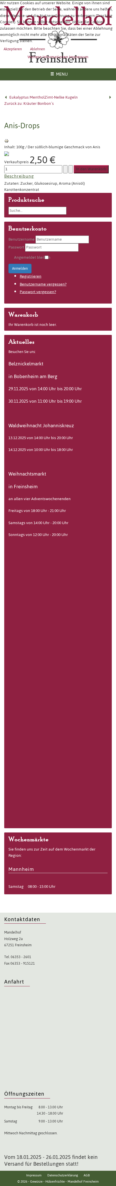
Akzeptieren (13, 49)
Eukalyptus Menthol (26, 97)
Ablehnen (37, 49)
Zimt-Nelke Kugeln (61, 97)
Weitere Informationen (48, 57)
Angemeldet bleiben (32, 257)
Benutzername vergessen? (43, 284)
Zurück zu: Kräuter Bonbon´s (29, 103)
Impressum (78, 57)
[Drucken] (6, 141)
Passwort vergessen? (38, 292)
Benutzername (21, 239)
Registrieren (30, 276)
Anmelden (20, 268)
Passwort (16, 247)
